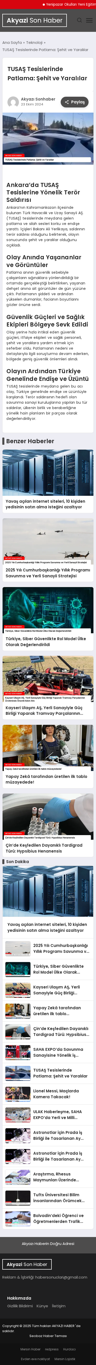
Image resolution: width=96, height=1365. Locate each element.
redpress (52, 1349)
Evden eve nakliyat (35, 1359)
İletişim (59, 1306)
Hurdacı (69, 1349)
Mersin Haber (30, 1349)
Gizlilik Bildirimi (20, 1306)
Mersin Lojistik (65, 1359)
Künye (42, 1306)
